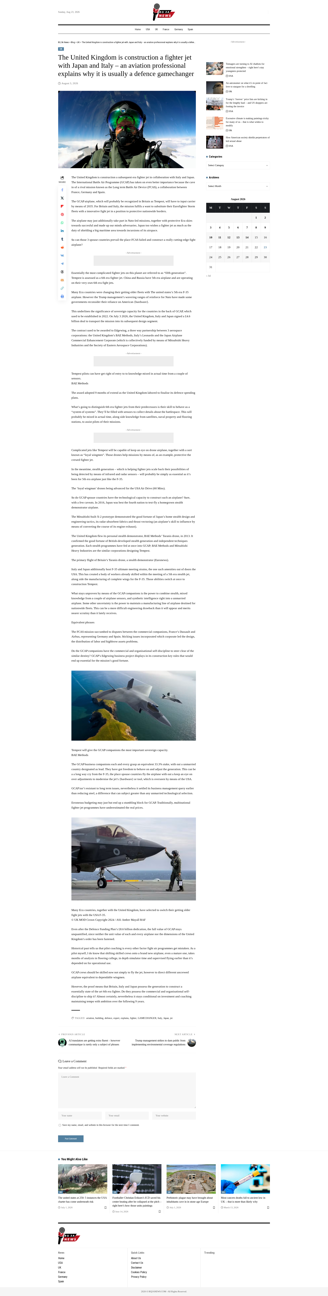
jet (171, 1018)
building (99, 1018)
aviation (90, 1018)
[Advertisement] (134, 261)
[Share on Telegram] (62, 264)
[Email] (62, 280)
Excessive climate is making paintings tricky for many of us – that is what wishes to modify (247, 122)
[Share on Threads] (62, 272)
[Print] (62, 296)
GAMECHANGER (147, 1018)
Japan (166, 1018)
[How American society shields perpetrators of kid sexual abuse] (214, 142)
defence (108, 1018)
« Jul (208, 276)
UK (61, 49)
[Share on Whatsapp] (62, 223)
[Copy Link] (62, 288)
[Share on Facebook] (62, 190)
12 (228, 237)
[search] (264, 12)
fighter (133, 1018)
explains (125, 1018)
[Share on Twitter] (62, 198)
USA (231, 76)
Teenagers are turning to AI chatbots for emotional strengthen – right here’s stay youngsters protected (245, 67)
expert (116, 1018)
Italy (160, 1018)
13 (238, 237)
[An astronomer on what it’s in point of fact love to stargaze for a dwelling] (214, 87)
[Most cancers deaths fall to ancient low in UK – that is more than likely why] (245, 1179)
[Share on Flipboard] (62, 206)
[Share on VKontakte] (62, 255)
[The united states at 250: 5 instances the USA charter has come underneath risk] (82, 1179)
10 (210, 237)
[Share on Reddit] (62, 247)
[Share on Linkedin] (62, 231)
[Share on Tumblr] (62, 239)
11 (219, 237)
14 (247, 237)
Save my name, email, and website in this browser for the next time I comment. (101, 1125)
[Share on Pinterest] (62, 214)
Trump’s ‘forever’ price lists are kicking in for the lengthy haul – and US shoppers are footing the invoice (246, 103)
